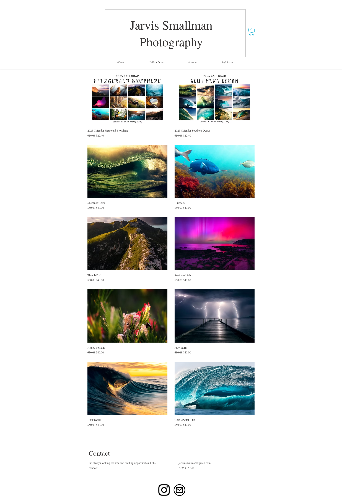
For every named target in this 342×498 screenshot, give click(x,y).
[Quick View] (127, 99)
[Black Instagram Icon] (164, 490)
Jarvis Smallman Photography (171, 33)
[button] (251, 31)
